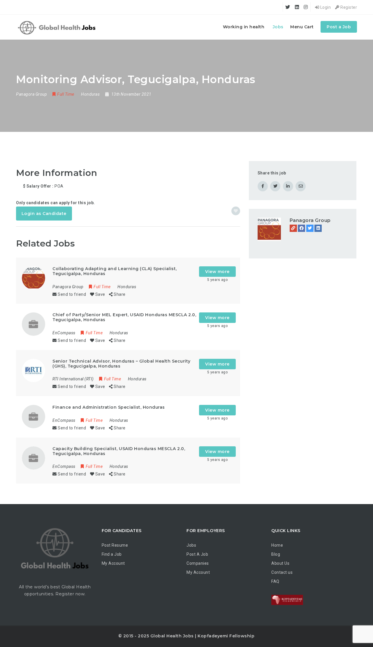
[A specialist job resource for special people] (57, 27)
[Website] (293, 228)
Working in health (244, 26)
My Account (113, 563)
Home (277, 545)
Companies (197, 563)
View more (217, 271)
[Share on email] (300, 186)
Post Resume (115, 545)
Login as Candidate (44, 213)
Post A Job (197, 554)
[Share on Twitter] (275, 186)
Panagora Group (310, 220)
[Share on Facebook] (263, 186)
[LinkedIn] (318, 228)
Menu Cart (302, 26)
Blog (275, 554)
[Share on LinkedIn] (288, 186)
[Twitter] (310, 228)
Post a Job (339, 26)
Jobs (278, 26)
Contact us (282, 572)
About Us (280, 563)
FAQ (275, 581)
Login (325, 7)
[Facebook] (301, 228)
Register (348, 7)
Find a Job (112, 554)
